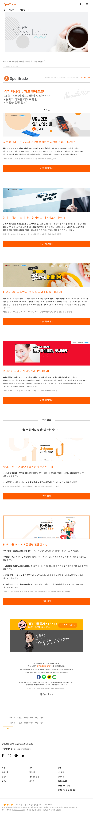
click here (64, 672)
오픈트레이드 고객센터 (45, 666)
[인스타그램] (9, 755)
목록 (8, 728)
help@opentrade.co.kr (24, 744)
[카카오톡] (16, 755)
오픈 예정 (46, 496)
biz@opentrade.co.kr (22, 749)
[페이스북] (2, 755)
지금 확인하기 (46, 168)
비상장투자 (24, 9)
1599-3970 (9, 744)
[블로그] (22, 755)
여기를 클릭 (62, 669)
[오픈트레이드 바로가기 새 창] (15, 79)
